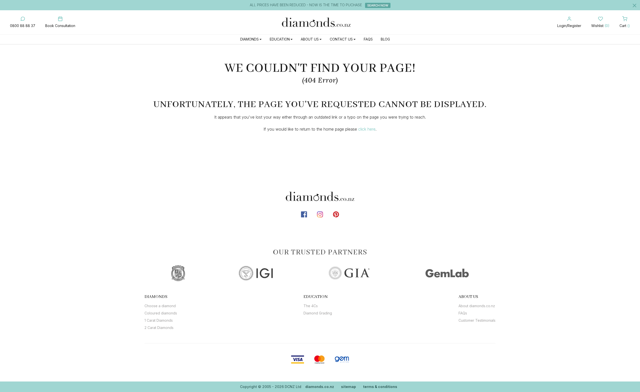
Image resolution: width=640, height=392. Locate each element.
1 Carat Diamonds (158, 320)
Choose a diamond (160, 306)
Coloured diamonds (160, 313)
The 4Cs (311, 306)
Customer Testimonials (477, 320)
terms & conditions (380, 386)
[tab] (160, 296)
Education (280, 39)
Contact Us (341, 39)
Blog (385, 39)
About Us (310, 39)
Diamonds (249, 39)
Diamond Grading (318, 313)
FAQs (368, 39)
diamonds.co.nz (319, 386)
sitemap (348, 386)
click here (367, 129)
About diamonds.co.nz (476, 306)
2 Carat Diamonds (159, 327)
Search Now (377, 5)
